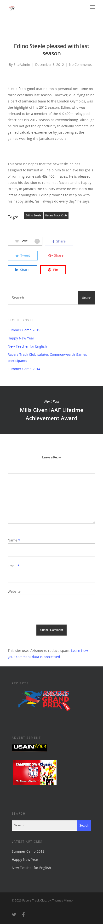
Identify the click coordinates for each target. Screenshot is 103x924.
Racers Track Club (56, 215)
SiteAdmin (22, 64)
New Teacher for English (27, 346)
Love (29, 241)
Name (14, 540)
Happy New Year (21, 338)
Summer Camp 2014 (24, 368)
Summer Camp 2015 (24, 330)
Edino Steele (33, 215)
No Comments (80, 64)
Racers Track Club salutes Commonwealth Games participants (47, 357)
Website (14, 591)
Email (13, 565)
